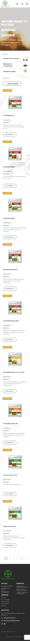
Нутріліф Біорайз (9, 167)
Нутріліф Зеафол (9, 218)
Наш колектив (5, 601)
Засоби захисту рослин (5, 589)
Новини (3, 597)
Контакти (3, 605)
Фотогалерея (5, 603)
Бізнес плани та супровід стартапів (21, 590)
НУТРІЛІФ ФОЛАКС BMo (11, 321)
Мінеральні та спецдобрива (5, 592)
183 (21, 558)
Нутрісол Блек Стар (10, 475)
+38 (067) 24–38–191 (10, 617)
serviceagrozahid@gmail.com (12, 620)
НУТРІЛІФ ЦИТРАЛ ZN (10, 423)
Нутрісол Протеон (9, 526)
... (17, 558)
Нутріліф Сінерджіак (10, 269)
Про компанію (5, 599)
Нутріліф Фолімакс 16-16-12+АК (13, 372)
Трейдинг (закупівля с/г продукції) (22, 593)
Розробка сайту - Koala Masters (14, 636)
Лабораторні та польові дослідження (22, 587)
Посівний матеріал (6, 586)
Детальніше (9, 134)
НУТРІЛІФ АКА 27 (8, 115)
